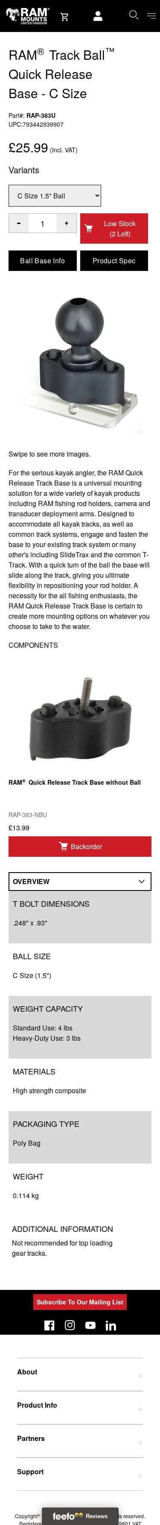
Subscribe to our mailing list (80, 1302)
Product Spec (114, 260)
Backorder (86, 846)
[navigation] (151, 16)
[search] (133, 14)
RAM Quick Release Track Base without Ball (75, 781)
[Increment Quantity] (19, 223)
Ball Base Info (42, 260)
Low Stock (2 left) (120, 228)
